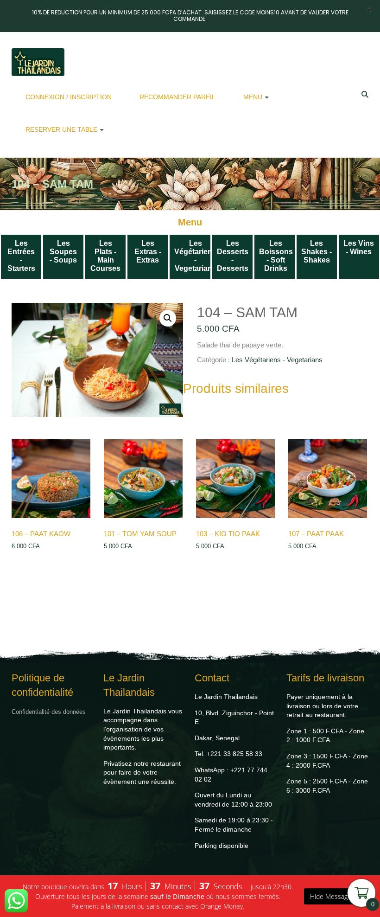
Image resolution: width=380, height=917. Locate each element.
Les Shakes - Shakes (316, 251)
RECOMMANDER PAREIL (177, 97)
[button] (167, 318)
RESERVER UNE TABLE (61, 129)
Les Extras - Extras (147, 251)
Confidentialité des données (49, 711)
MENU (252, 97)
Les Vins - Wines (358, 247)
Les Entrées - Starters (21, 255)
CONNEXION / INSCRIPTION (68, 97)
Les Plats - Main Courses (105, 255)
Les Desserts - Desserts (232, 255)
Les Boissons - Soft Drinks (276, 255)
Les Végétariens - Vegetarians (195, 255)
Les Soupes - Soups (63, 251)
